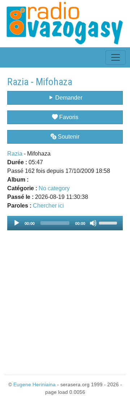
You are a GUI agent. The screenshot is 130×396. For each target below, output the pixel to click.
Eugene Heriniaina (34, 384)
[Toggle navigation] (115, 57)
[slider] (109, 222)
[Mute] (93, 223)
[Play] (16, 223)
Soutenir (67, 137)
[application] (65, 223)
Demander (68, 98)
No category (54, 188)
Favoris (68, 117)
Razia (14, 154)
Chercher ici (48, 206)
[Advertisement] (65, 298)
